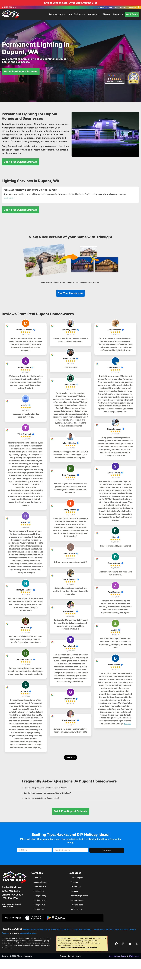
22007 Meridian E (11, 891)
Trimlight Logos (77, 905)
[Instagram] (123, 943)
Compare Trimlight (40, 882)
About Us (37, 878)
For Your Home (56, 14)
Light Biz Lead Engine (117, 956)
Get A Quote (132, 14)
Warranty (74, 891)
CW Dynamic (134, 956)
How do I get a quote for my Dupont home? (41, 798)
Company (92, 14)
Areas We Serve (39, 887)
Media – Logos (76, 909)
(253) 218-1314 (10, 7)
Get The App (76, 887)
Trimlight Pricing (39, 896)
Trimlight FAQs (39, 905)
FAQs (116, 7)
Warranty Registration (79, 896)
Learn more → (9, 198)
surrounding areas (28, 933)
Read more (127, 724)
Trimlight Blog (38, 909)
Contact (117, 14)
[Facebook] (116, 943)
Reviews (123, 7)
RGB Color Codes (77, 900)
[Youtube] (130, 943)
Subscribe (107, 850)
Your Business (76, 14)
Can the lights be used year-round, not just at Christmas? (47, 793)
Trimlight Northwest (12, 887)
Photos (106, 14)
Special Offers (101, 7)
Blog (110, 7)
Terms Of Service (74, 956)
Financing (132, 7)
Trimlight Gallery (39, 900)
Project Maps (38, 891)
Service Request (77, 878)
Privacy (63, 956)
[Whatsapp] (136, 943)
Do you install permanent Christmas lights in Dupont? (45, 788)
